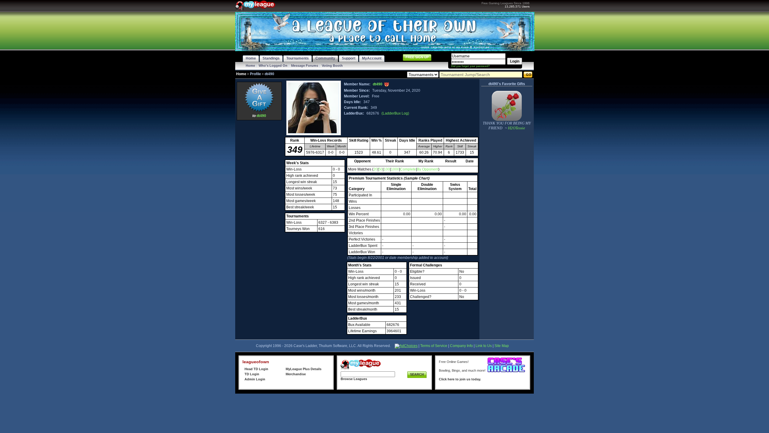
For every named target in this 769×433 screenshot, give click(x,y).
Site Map (501, 346)
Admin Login (255, 379)
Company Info (461, 346)
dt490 (261, 116)
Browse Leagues (354, 379)
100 (387, 169)
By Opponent (427, 169)
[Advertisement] (259, 212)
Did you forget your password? (470, 66)
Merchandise (296, 374)
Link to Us (484, 346)
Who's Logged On (273, 65)
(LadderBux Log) (395, 113)
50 (380, 169)
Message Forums (304, 65)
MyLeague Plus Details (303, 369)
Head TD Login (256, 369)
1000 (395, 169)
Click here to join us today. (460, 379)
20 (375, 169)
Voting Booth (332, 65)
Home (250, 65)
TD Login (252, 374)
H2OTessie (516, 128)
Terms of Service (433, 346)
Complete (408, 169)
